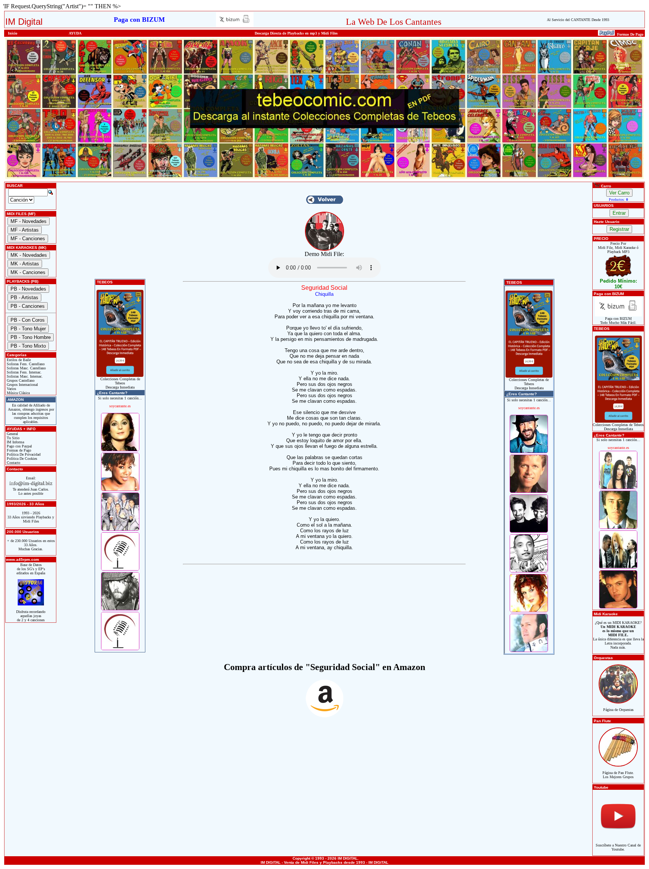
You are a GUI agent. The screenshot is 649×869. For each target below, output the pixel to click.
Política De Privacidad (23, 454)
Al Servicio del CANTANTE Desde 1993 (578, 20)
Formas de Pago (18, 450)
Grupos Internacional (22, 385)
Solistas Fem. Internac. (24, 372)
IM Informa (15, 442)
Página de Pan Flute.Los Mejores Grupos (618, 775)
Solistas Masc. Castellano (26, 368)
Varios (11, 389)
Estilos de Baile (18, 360)
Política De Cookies (21, 458)
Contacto (13, 463)
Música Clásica (18, 393)
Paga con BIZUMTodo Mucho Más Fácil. (618, 320)
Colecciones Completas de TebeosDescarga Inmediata (120, 383)
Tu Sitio (13, 438)
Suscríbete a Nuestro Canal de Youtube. (618, 847)
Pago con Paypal (19, 446)
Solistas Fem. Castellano (25, 364)
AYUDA (75, 33)
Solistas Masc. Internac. (24, 376)
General (12, 434)
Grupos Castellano (20, 380)
